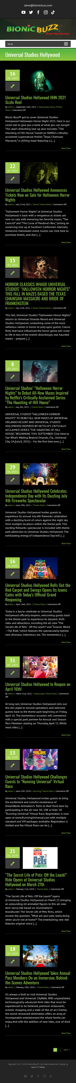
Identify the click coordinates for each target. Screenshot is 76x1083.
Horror (52, 107)
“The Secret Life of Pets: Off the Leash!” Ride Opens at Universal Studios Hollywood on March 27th (36, 879)
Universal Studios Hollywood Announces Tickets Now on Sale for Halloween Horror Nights (37, 194)
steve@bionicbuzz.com (38, 5)
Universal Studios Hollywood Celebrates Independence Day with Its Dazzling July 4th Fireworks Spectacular (36, 496)
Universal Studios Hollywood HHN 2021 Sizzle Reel (35, 99)
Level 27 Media (38, 1067)
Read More (66, 148)
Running (37, 791)
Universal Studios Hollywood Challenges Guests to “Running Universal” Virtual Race (36, 781)
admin (11, 107)
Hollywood (43, 107)
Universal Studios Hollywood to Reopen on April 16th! (37, 686)
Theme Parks (45, 204)
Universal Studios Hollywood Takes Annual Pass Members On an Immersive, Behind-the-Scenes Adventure (37, 978)
